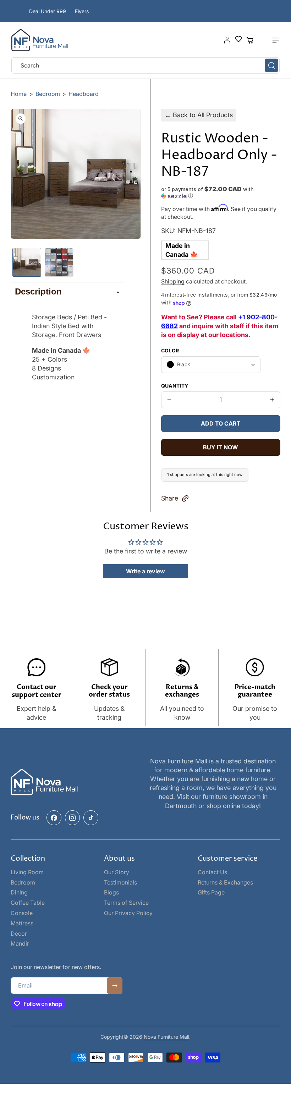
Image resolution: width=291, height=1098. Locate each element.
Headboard (83, 93)
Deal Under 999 (47, 11)
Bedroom (48, 93)
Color (170, 350)
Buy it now (220, 447)
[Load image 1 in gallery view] (26, 262)
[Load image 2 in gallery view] (59, 262)
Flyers (82, 11)
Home (19, 93)
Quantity (174, 386)
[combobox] (145, 65)
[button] (272, 40)
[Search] (271, 65)
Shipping (173, 281)
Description (67, 291)
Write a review (145, 571)
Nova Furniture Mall (166, 1037)
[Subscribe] (114, 985)
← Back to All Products (199, 115)
